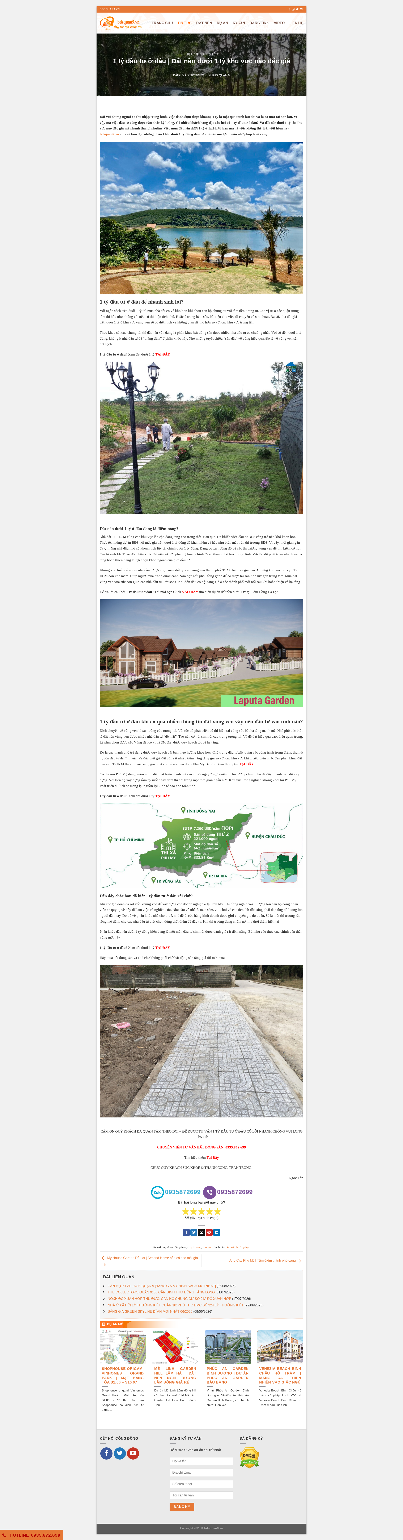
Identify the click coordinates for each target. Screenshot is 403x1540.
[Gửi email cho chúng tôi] (301, 9)
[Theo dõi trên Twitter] (297, 9)
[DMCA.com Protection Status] (249, 1458)
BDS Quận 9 (221, 75)
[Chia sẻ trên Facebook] (186, 1232)
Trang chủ (162, 23)
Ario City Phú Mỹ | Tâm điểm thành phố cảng (263, 1260)
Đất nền (204, 23)
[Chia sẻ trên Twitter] (193, 1232)
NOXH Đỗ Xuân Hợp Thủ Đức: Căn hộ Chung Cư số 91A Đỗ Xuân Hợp (169, 1299)
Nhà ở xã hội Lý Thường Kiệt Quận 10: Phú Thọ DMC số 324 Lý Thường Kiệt (176, 1305)
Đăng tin (258, 23)
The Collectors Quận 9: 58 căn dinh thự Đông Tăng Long (161, 1292)
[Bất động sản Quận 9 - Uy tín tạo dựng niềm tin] (121, 23)
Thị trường (194, 54)
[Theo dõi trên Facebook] (289, 9)
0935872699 (183, 1191)
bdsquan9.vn (109, 134)
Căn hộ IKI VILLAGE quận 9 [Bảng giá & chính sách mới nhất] (162, 1286)
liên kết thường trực (238, 1247)
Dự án (222, 23)
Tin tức (185, 23)
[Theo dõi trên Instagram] (293, 9)
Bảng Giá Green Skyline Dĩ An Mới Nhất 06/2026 (150, 1311)
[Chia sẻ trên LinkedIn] (216, 1232)
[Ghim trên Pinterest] (209, 1232)
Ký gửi (239, 23)
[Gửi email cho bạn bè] (201, 1232)
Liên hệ (296, 23)
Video (279, 23)
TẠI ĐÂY (246, 764)
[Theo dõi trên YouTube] (133, 1453)
